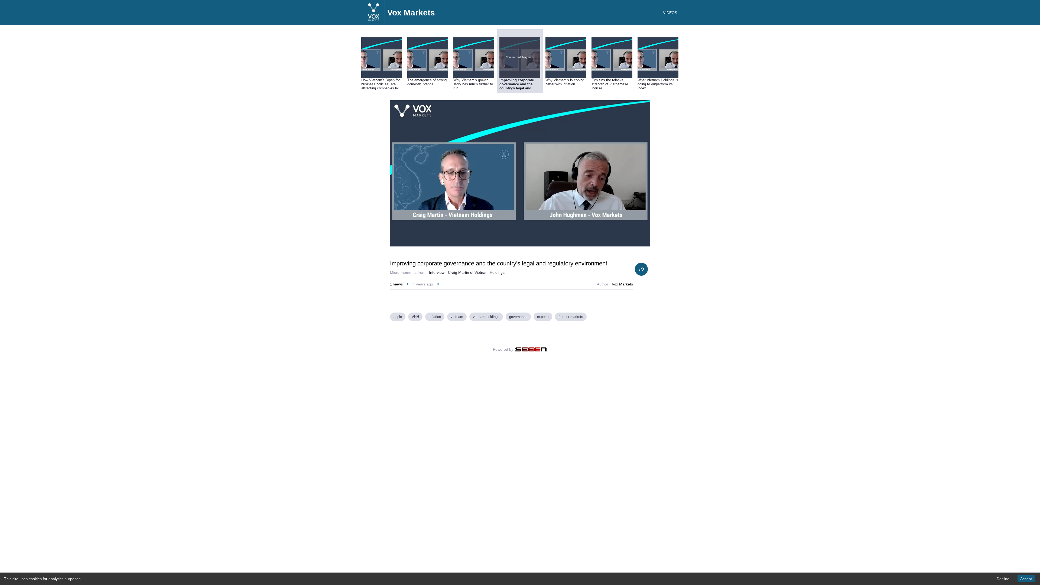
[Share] (641, 269)
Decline (1003, 579)
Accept (1026, 579)
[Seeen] (531, 349)
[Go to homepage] (374, 22)
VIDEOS (670, 13)
